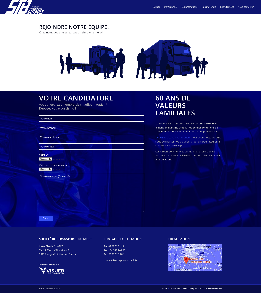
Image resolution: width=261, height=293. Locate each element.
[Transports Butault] (24, 7)
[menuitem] (156, 7)
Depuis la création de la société (172, 137)
